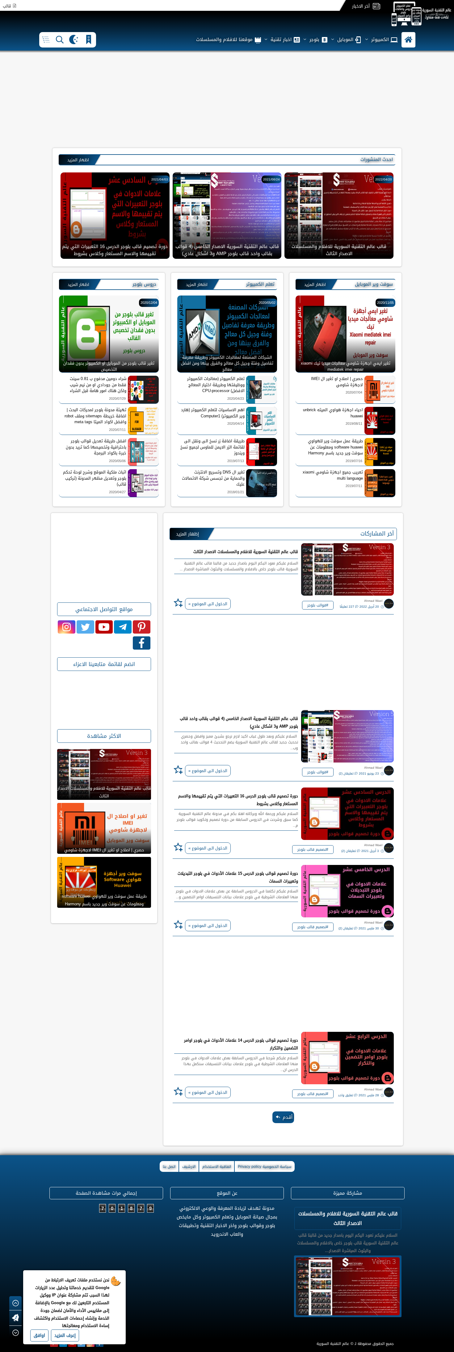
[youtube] (104, 627)
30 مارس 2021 (369, 928)
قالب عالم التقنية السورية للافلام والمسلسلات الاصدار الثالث (227, 250)
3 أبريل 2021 (370, 851)
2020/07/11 (117, 430)
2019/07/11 (354, 486)
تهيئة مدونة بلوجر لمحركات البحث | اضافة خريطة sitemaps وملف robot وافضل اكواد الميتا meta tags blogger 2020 (95, 416)
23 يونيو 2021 (369, 773)
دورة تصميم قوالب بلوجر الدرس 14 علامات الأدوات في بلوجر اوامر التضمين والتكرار (241, 1044)
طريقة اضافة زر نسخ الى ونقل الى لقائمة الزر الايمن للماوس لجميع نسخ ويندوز (212, 447)
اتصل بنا (169, 1166)
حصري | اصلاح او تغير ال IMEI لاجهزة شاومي (337, 382)
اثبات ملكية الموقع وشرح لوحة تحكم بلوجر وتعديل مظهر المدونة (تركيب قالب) (94, 478)
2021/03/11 (383, 179)
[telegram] (123, 627)
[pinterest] (141, 627)
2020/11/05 (385, 303)
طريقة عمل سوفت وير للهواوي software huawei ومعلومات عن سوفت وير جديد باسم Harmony (335, 447)
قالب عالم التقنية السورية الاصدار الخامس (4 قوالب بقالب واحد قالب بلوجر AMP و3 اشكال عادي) (115, 250)
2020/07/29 (117, 398)
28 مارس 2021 (369, 1095)
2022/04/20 (271, 179)
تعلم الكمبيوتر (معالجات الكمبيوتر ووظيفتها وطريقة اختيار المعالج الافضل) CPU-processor (216, 385)
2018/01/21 (235, 492)
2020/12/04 (149, 303)
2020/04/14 (235, 423)
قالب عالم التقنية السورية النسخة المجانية (339, 253)
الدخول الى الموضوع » (207, 604)
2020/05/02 (267, 303)
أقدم (287, 1117)
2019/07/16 (354, 461)
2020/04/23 (235, 398)
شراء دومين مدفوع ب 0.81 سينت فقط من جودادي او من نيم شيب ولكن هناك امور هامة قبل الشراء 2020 (98, 385)
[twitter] (85, 627)
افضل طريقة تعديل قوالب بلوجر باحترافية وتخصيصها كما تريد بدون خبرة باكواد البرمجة (96, 447)
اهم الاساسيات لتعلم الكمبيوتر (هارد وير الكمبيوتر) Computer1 (213, 413)
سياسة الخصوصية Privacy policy (265, 1166)
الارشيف (188, 1166)
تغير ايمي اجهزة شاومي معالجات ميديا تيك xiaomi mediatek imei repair (345, 365)
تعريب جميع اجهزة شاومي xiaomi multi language (333, 475)
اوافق (39, 1335)
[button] (408, 40)
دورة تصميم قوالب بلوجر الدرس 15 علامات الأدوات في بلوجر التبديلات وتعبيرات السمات (238, 877)
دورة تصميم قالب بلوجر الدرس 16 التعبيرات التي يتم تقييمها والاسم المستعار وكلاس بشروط (238, 800)
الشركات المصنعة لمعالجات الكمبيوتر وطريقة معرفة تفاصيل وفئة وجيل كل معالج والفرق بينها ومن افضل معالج (227, 363)
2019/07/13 (235, 461)
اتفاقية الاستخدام (216, 1166)
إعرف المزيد (65, 1335)
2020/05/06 (117, 461)
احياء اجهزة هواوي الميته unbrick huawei (333, 413)
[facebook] (141, 643)
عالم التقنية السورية (333, 1343)
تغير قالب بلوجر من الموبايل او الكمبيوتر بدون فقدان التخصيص (108, 365)
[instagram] (66, 627)
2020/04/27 (117, 492)
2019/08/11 (354, 423)
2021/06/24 (159, 179)
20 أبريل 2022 (369, 607)
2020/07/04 (354, 392)
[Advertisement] (227, 99)
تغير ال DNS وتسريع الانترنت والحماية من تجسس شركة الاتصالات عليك (213, 478)
